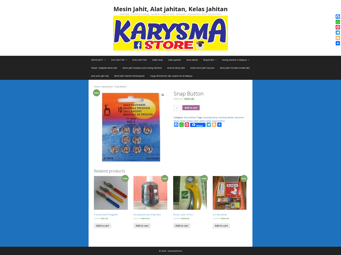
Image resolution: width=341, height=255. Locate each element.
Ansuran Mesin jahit (176, 67)
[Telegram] (337, 32)
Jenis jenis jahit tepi (100, 75)
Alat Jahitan (107, 86)
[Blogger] (337, 38)
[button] (106, 60)
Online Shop (157, 59)
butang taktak (226, 117)
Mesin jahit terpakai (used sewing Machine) (142, 67)
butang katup (210, 117)
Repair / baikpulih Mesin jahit (104, 67)
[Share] (337, 43)
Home (97, 86)
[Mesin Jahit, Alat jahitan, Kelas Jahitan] (170, 32)
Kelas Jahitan (192, 59)
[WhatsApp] (337, 22)
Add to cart (191, 107)
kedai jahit (205, 120)
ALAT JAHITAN (118, 59)
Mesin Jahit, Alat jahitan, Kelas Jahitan (170, 9)
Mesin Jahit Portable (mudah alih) (235, 67)
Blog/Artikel (208, 59)
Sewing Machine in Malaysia (234, 59)
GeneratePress (175, 251)
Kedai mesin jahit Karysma (202, 67)
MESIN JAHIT (97, 59)
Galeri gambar (174, 59)
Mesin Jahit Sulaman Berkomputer (129, 75)
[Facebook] (337, 16)
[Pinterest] (337, 27)
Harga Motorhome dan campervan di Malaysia (171, 75)
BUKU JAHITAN (140, 59)
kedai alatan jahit (189, 120)
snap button (218, 120)
